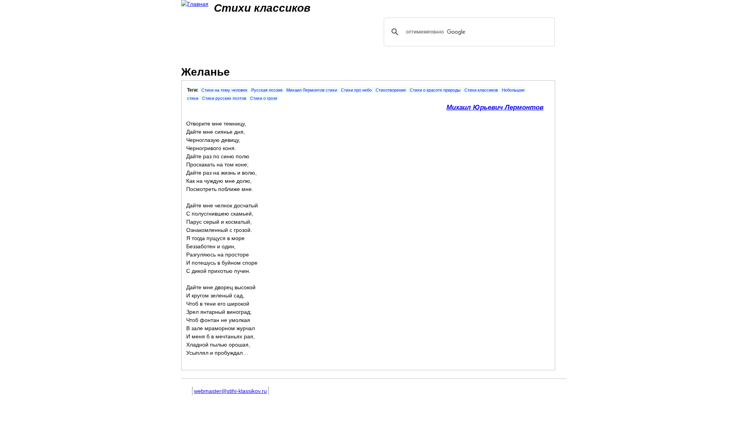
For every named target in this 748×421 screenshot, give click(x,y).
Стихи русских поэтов (224, 98)
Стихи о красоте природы (435, 90)
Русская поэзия (266, 90)
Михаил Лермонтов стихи (311, 90)
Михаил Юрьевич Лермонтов (494, 107)
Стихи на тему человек (224, 90)
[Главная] (194, 4)
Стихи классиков (481, 90)
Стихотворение (391, 90)
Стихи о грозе (263, 98)
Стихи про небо (356, 90)
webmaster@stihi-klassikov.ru (230, 391)
